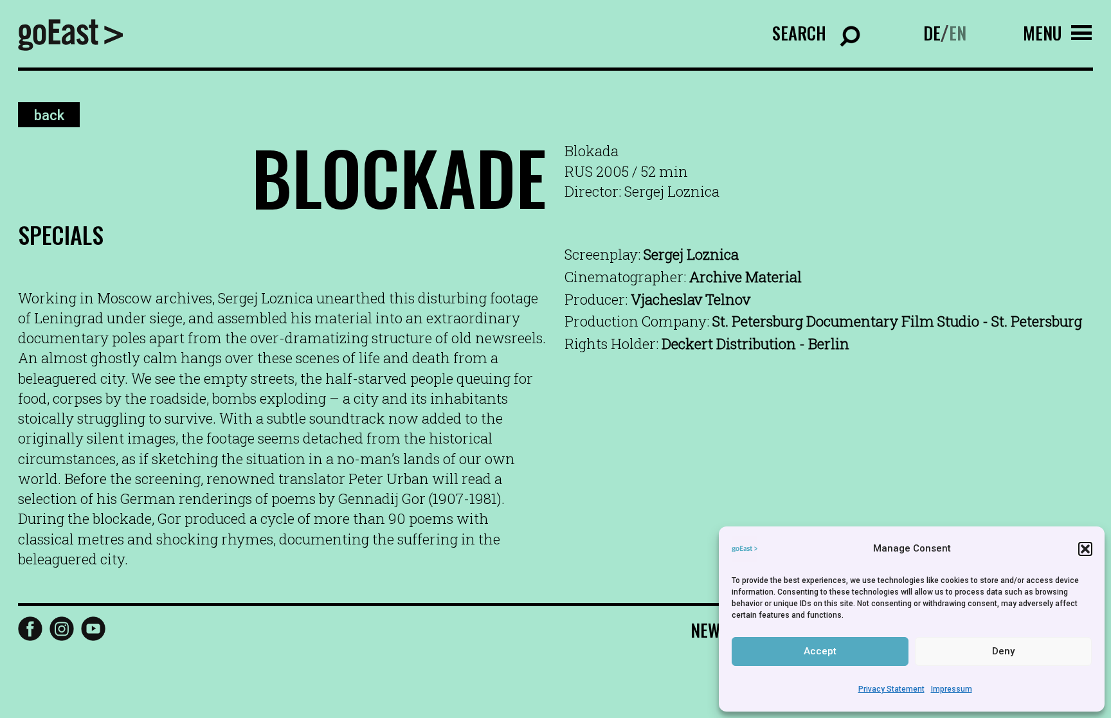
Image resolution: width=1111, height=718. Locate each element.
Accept (820, 651)
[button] (1085, 549)
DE (932, 33)
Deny (1003, 651)
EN (957, 33)
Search (799, 33)
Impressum (951, 689)
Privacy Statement (891, 689)
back (49, 115)
